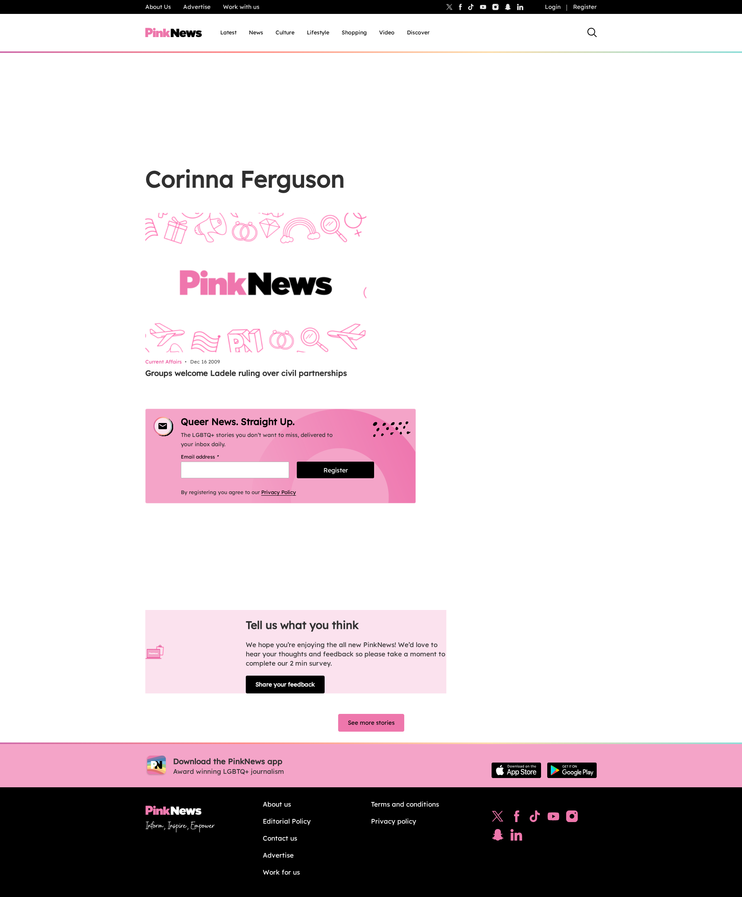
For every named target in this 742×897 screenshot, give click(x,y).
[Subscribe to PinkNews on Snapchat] (498, 836)
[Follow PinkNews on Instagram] (572, 818)
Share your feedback (285, 684)
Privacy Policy (278, 492)
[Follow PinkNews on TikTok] (534, 818)
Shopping (354, 32)
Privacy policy (393, 821)
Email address (209, 457)
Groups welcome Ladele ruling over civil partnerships (246, 373)
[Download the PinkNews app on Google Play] (572, 770)
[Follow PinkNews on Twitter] (498, 818)
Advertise (197, 6)
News (256, 32)
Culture (285, 32)
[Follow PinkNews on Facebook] (516, 818)
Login (553, 6)
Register (585, 6)
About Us (158, 6)
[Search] (592, 32)
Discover (418, 32)
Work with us (241, 6)
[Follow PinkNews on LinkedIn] (520, 7)
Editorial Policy (287, 821)
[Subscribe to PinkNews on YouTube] (553, 818)
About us (277, 804)
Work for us (281, 872)
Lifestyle (318, 32)
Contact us (280, 838)
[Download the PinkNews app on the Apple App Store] (516, 770)
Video (387, 32)
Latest (228, 32)
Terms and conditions (405, 804)
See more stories (371, 722)
